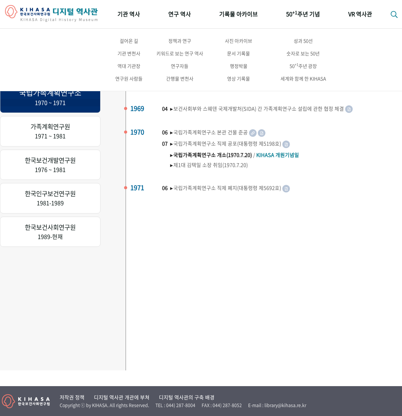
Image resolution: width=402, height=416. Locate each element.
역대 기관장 (128, 66)
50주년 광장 (303, 65)
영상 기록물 (238, 78)
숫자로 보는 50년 (303, 53)
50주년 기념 (303, 13)
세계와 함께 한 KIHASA (303, 78)
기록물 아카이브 (238, 14)
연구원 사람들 (129, 78)
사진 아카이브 (238, 40)
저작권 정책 (72, 397)
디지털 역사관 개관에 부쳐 (121, 397)
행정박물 (238, 66)
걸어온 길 (129, 40)
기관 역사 (128, 14)
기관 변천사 (128, 53)
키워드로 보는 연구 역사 (179, 53)
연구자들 (179, 66)
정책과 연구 (179, 40)
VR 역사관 (360, 14)
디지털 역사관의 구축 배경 (187, 397)
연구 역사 (179, 14)
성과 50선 (303, 40)
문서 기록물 (238, 53)
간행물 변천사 (179, 78)
